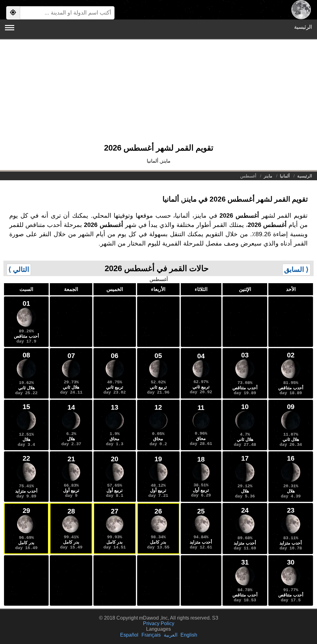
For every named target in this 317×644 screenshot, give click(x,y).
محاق (201, 438)
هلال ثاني (71, 387)
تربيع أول (201, 490)
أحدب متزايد (26, 490)
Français (151, 635)
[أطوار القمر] (301, 9)
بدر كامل (158, 542)
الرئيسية (303, 27)
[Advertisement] (158, 94)
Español (129, 635)
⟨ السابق (296, 269)
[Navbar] (9, 27)
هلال (71, 438)
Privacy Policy (158, 623)
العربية (170, 635)
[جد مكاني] (13, 12)
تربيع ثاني (201, 386)
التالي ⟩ (18, 269)
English (188, 635)
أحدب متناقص (26, 336)
